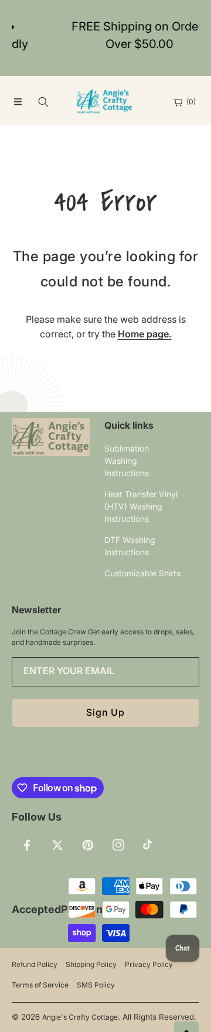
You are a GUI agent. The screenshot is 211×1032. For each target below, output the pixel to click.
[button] (17, 102)
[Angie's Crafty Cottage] (105, 101)
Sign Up (105, 712)
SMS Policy (96, 984)
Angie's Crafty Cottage (80, 1017)
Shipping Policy (91, 964)
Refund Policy (34, 964)
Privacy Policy (149, 964)
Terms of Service (40, 984)
